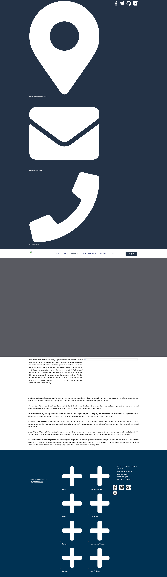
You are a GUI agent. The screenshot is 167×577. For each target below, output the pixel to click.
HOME (58, 253)
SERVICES (75, 253)
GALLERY (102, 253)
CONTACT (112, 253)
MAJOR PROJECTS (89, 253)
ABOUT (65, 253)
